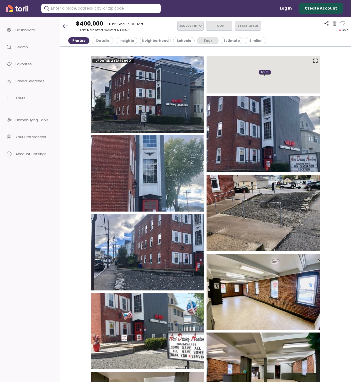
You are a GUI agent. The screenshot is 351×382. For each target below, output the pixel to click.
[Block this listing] (334, 23)
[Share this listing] (326, 23)
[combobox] (104, 8)
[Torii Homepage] (20, 8)
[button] (30, 30)
